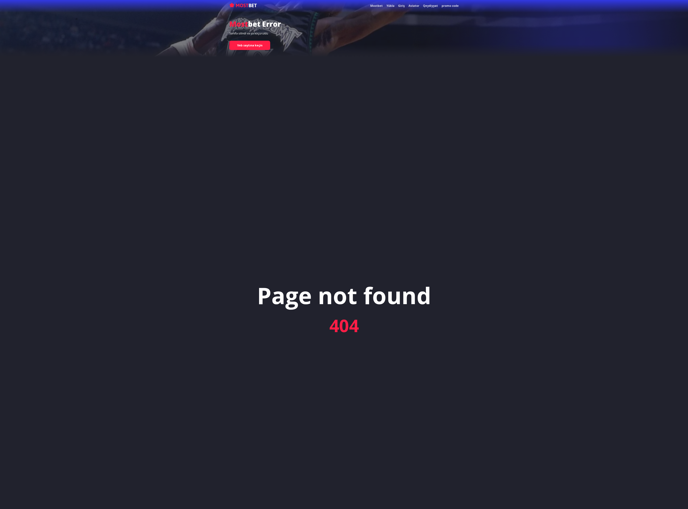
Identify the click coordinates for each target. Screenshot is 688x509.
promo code (450, 6)
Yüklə (390, 6)
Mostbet (376, 6)
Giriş (401, 6)
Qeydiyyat (430, 6)
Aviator (413, 6)
